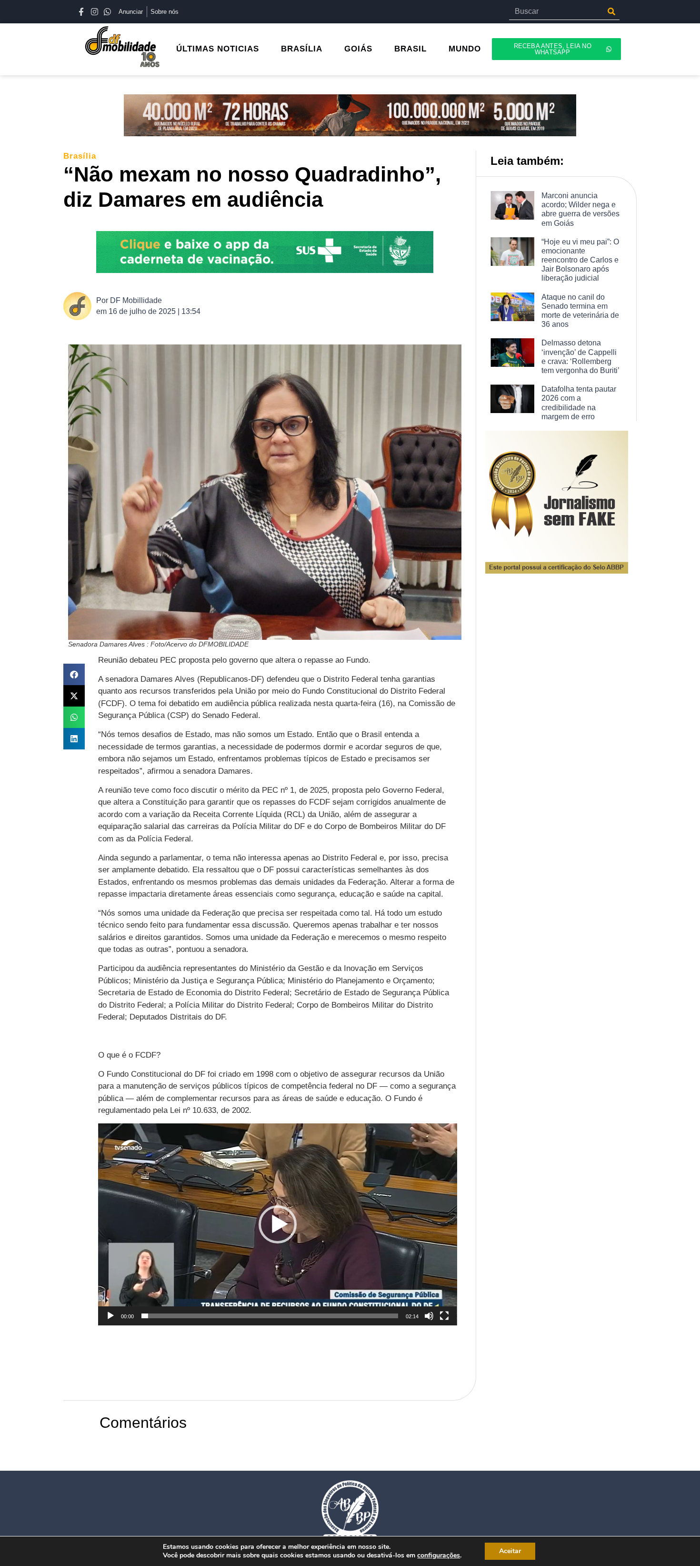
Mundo (465, 48)
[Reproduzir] (110, 1316)
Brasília (301, 48)
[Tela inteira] (444, 1316)
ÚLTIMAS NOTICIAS (217, 48)
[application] (277, 1224)
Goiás (358, 48)
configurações (438, 1555)
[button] (74, 674)
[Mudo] (429, 1316)
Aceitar (510, 1551)
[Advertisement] (271, 1356)
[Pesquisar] (611, 11)
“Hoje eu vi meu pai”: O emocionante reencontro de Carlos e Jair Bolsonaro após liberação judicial (580, 260)
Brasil (410, 48)
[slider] (270, 1315)
